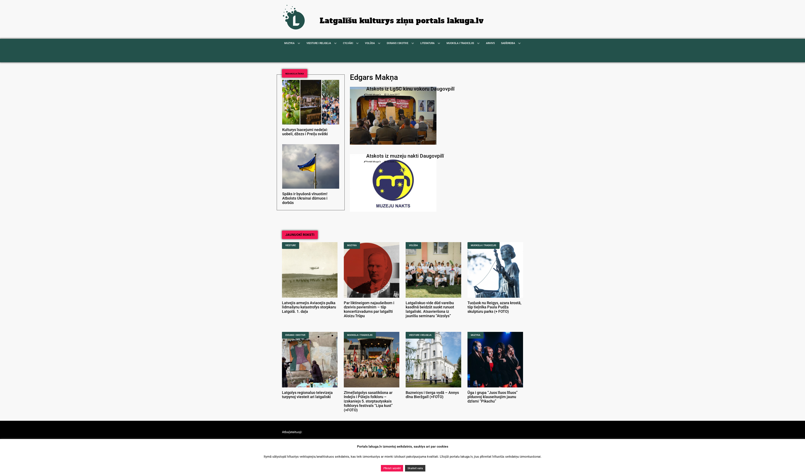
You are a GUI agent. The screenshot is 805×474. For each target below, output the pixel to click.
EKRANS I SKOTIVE (295, 335)
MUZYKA (352, 245)
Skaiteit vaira (415, 468)
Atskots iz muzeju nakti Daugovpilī (405, 156)
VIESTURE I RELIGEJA (420, 335)
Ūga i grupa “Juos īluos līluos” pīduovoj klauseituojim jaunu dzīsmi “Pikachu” (492, 397)
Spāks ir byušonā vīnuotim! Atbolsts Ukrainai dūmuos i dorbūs (304, 198)
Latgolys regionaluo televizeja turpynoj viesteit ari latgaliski (307, 395)
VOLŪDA (413, 245)
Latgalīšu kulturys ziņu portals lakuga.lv (402, 21)
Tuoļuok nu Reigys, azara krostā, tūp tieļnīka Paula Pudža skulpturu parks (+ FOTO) (494, 307)
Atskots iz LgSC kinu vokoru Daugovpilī (410, 89)
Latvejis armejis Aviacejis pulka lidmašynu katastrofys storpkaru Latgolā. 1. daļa (309, 307)
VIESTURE (290, 245)
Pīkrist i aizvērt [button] (392, 468)
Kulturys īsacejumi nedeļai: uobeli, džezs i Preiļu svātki (305, 132)
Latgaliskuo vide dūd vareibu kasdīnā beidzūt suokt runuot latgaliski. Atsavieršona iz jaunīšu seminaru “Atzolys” (430, 309)
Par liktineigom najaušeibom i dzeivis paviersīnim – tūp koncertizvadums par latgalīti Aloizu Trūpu (369, 309)
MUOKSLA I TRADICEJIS (483, 245)
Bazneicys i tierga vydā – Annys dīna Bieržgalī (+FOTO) (432, 395)
